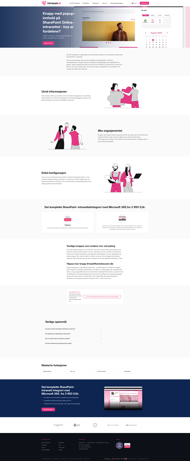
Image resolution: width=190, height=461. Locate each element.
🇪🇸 (115, 459)
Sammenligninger (46, 449)
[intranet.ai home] (51, 3)
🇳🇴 (126, 459)
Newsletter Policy (64, 458)
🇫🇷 (112, 459)
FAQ (60, 445)
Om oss (104, 3)
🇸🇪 (119, 459)
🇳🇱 (117, 459)
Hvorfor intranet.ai (75, 3)
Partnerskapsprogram (116, 3)
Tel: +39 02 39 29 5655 (85, 447)
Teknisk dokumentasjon (47, 458)
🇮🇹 (108, 459)
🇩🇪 (110, 459)
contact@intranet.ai (83, 448)
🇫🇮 (124, 459)
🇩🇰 (121, 459)
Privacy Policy (56, 458)
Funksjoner (95, 3)
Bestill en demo (48, 43)
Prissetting (86, 3)
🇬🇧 (105, 459)
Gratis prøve (144, 3)
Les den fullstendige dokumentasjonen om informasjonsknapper (102, 296)
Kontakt (60, 449)
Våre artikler (62, 447)
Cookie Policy (87, 458)
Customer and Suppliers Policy (75, 458)
